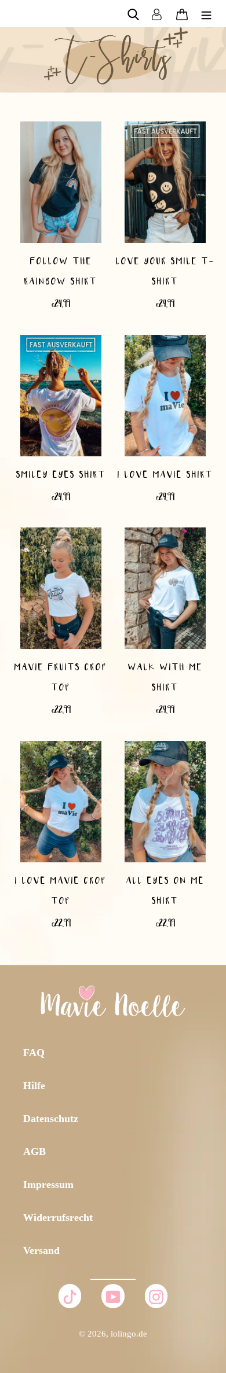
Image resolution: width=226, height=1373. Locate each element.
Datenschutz (50, 1118)
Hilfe (34, 1085)
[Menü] (206, 13)
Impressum (48, 1184)
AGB (34, 1151)
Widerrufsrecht (58, 1217)
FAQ (34, 1052)
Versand (41, 1250)
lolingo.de (129, 1333)
